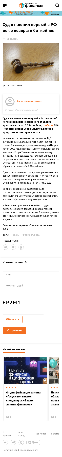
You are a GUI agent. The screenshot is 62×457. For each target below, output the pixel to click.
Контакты (41, 433)
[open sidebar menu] (4, 5)
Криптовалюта (31, 235)
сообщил (47, 125)
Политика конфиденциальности (20, 449)
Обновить (12, 319)
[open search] (57, 5)
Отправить (14, 330)
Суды (16, 235)
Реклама (54, 433)
